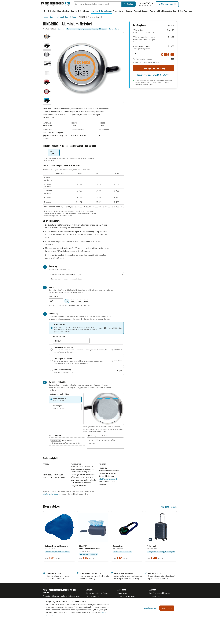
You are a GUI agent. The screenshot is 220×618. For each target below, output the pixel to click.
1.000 (79, 301)
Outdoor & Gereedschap (59, 17)
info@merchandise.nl (108, 479)
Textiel (152, 11)
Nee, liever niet (150, 608)
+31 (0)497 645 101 (93, 596)
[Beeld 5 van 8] (47, 73)
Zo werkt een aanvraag (126, 596)
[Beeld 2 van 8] (47, 45)
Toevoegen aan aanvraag (153, 68)
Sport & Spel (178, 11)
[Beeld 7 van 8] (47, 91)
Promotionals (118, 11)
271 (67, 301)
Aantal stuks (54, 296)
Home (45, 17)
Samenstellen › (114, 29)
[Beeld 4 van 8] (47, 64)
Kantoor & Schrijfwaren (80, 11)
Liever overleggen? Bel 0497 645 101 (153, 75)
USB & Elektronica (164, 11)
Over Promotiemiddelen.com (159, 593)
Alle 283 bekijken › (169, 507)
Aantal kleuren (59, 336)
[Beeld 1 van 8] (47, 36)
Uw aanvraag (122, 593)
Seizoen (129, 11)
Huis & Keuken (63, 11)
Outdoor (73, 17)
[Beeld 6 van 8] (47, 82)
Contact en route (155, 596)
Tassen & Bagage (141, 11)
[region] (83, 189)
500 (72, 301)
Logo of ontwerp (55, 435)
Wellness (188, 11)
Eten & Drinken (50, 11)
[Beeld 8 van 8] (47, 100)
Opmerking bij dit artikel (97, 435)
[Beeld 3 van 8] (47, 54)
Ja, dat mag (167, 608)
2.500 (86, 301)
